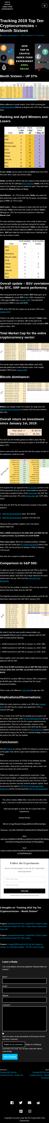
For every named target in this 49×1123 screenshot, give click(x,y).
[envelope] (30, 1102)
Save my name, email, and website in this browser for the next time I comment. (23, 1037)
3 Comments (39, 35)
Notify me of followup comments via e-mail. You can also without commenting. (22, 1047)
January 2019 (25, 300)
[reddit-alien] (39, 1102)
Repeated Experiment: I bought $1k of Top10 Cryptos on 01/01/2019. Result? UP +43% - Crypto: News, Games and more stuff (23, 926)
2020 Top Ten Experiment (11, 518)
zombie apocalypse (7, 107)
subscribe (32, 1049)
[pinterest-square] (22, 1111)
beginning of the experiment (10, 409)
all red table (32, 488)
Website (5, 996)
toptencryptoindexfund (10, 35)
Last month (26, 690)
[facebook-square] (13, 1102)
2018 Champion (28, 184)
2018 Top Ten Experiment (11, 514)
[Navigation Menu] (44, 6)
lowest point (32, 493)
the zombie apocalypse (28, 545)
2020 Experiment (36, 730)
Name (5, 977)
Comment (6, 1005)
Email (5, 986)
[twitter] (21, 1102)
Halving (8, 749)
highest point (30, 496)
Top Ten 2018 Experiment (32, 719)
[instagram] (30, 1111)
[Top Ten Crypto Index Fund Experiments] (7, 6)
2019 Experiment (27, 35)
